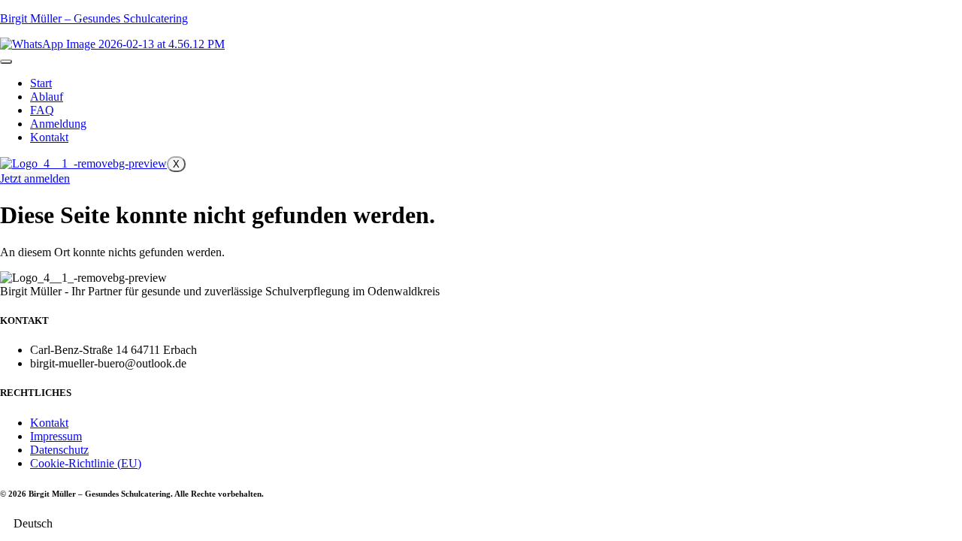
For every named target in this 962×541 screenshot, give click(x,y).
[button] (481, 523)
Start (41, 83)
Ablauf (46, 96)
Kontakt (49, 137)
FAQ (42, 110)
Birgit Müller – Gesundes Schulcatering (94, 18)
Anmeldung (58, 123)
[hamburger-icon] (6, 61)
